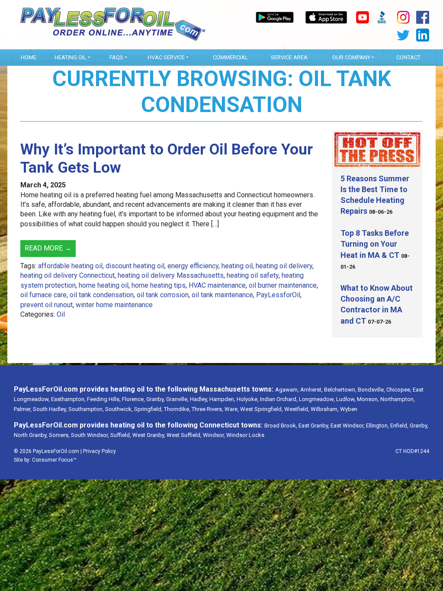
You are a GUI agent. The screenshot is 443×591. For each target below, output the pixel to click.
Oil (61, 314)
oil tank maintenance (222, 295)
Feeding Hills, (104, 399)
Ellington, (377, 425)
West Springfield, (261, 409)
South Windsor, (90, 435)
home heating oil (103, 285)
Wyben (348, 409)
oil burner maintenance (283, 285)
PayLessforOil (278, 295)
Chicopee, (398, 389)
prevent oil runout (46, 305)
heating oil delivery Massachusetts (171, 275)
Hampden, (222, 399)
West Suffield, (184, 435)
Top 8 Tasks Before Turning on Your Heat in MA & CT (374, 243)
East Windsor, (348, 425)
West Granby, (148, 435)
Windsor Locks (245, 435)
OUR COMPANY (351, 57)
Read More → (48, 248)
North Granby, (31, 435)
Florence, (133, 399)
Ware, (232, 409)
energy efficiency (192, 266)
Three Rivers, (207, 409)
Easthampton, (68, 399)
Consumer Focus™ (54, 460)
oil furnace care (43, 295)
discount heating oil (135, 266)
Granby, (155, 399)
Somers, (59, 435)
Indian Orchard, (279, 399)
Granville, (177, 399)
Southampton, (86, 409)
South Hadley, (50, 409)
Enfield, (399, 425)
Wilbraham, (325, 409)
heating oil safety (253, 275)
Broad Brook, (280, 425)
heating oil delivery (284, 266)
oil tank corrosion (163, 295)
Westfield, (296, 409)
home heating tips (159, 285)
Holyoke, (248, 399)
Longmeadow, (317, 399)
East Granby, (314, 425)
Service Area (289, 57)
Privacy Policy (99, 451)
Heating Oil (71, 57)
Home (28, 57)
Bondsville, (371, 389)
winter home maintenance (114, 305)
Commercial (230, 57)
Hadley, (199, 399)
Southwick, (119, 409)
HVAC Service (166, 57)
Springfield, (148, 409)
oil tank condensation (102, 295)
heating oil (237, 266)
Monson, (368, 399)
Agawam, (287, 389)
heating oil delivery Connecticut (67, 275)
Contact (408, 57)
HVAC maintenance (217, 285)
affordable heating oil (70, 266)
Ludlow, (346, 399)
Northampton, (397, 399)
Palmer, (23, 409)
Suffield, (120, 435)
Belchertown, (340, 389)
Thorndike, (177, 409)
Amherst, (311, 389)
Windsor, (214, 435)
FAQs (116, 57)
